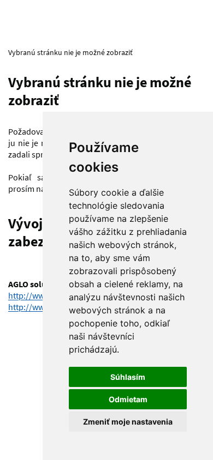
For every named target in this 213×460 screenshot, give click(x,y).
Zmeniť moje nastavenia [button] (128, 421)
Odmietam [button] (128, 399)
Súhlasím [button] (127, 377)
